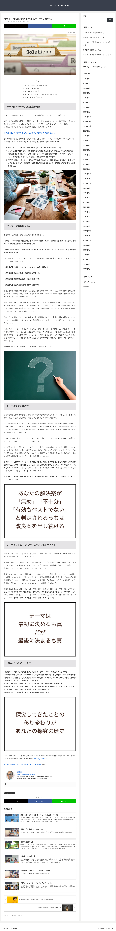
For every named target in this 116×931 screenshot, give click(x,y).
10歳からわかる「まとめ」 (33, 97)
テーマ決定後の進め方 (32, 91)
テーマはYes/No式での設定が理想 (36, 85)
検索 (84, 16)
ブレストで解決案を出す (33, 88)
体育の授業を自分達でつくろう (94, 33)
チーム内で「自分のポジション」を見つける (97, 43)
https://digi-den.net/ (40, 759)
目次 (37, 81)
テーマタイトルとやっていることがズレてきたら (41, 94)
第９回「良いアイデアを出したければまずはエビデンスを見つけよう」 (30, 133)
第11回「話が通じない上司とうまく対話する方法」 (23, 764)
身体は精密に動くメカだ (92, 50)
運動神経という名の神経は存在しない (97, 55)
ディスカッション (10, 793)
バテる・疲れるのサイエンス (93, 37)
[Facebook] (5, 784)
